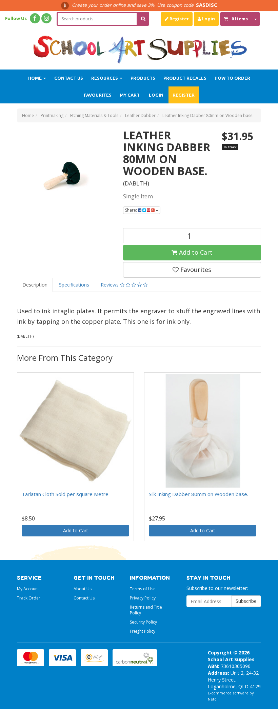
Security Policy (143, 622)
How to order (232, 78)
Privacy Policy (143, 598)
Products (143, 78)
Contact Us (68, 78)
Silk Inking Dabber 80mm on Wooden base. (198, 494)
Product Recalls (184, 78)
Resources (105, 78)
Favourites (98, 95)
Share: (131, 210)
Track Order (28, 598)
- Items (238, 19)
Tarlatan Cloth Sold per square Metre (65, 494)
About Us (83, 589)
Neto (212, 699)
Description (34, 284)
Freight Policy (142, 631)
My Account (28, 589)
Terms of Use (143, 589)
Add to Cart (195, 252)
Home (35, 78)
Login (208, 19)
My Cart (130, 95)
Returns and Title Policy (146, 610)
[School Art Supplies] (139, 45)
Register (178, 19)
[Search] (143, 19)
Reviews (110, 284)
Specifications (74, 284)
